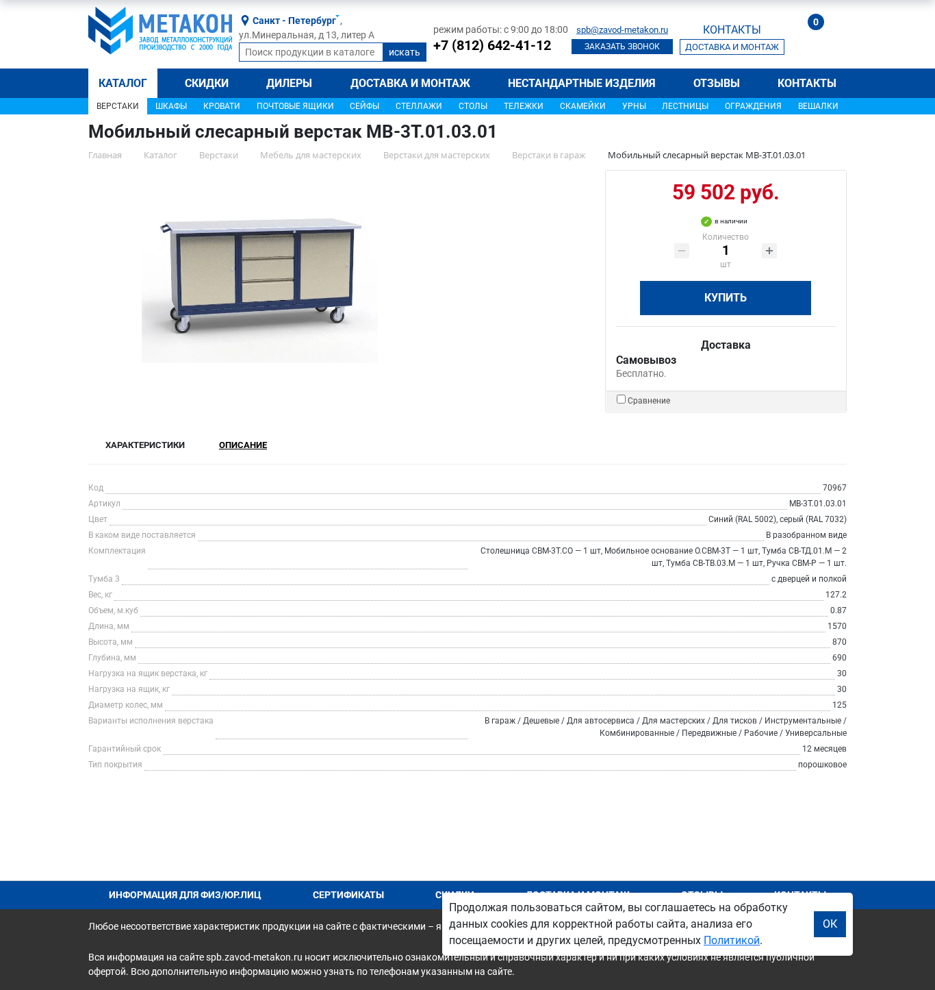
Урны (634, 106)
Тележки (523, 106)
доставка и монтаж (732, 47)
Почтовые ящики (295, 106)
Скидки (207, 83)
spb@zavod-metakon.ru (622, 30)
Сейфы (364, 106)
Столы (473, 106)
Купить (725, 297)
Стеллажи (419, 106)
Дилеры (289, 83)
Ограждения (753, 106)
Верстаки (118, 106)
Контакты (807, 83)
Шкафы (171, 106)
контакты (732, 29)
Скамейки (583, 106)
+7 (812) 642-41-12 (492, 45)
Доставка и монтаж (410, 83)
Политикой (732, 940)
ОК (830, 923)
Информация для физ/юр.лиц (185, 894)
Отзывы (716, 83)
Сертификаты (348, 894)
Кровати (221, 106)
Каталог (123, 83)
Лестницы (685, 106)
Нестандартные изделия (582, 83)
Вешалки (818, 106)
